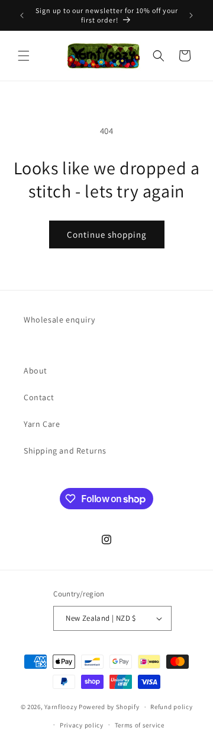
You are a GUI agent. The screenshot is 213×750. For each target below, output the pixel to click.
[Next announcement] (191, 15)
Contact (39, 397)
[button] (24, 56)
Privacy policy (82, 725)
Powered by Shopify (109, 707)
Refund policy (171, 707)
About (35, 370)
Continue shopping (107, 234)
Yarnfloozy (60, 707)
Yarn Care (42, 424)
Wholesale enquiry (59, 319)
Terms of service (139, 725)
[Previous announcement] (22, 15)
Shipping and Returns (65, 450)
